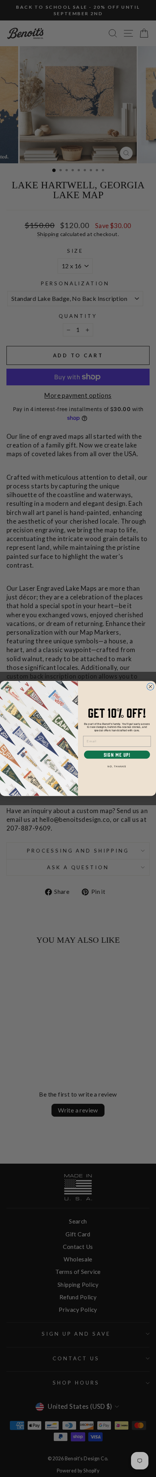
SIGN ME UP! (117, 755)
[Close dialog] (150, 686)
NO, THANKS (117, 766)
